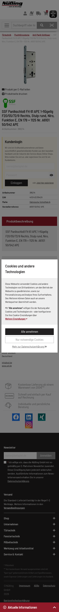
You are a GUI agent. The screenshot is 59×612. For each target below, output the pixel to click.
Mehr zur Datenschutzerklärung (28, 346)
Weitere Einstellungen (15, 318)
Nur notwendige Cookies (29, 339)
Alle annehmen (29, 331)
